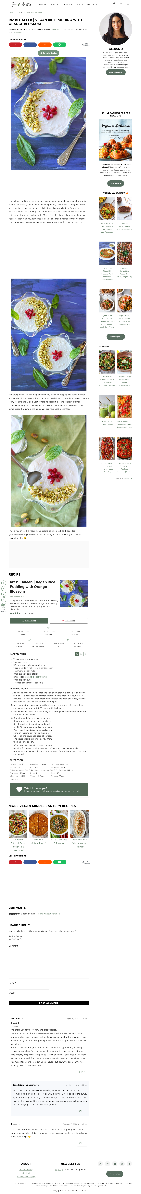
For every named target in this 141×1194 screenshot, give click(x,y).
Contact (26, 1173)
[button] (11, 613)
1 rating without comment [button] (48, 914)
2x (81, 654)
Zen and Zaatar (15, 12)
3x (85, 654)
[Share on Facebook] (30, 44)
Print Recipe (30, 621)
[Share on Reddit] (45, 44)
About (80, 4)
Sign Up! (59, 1169)
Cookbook (68, 4)
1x (77, 654)
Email (12, 993)
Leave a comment (32, 791)
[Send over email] (3, 594)
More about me (115, 72)
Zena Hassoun (17, 596)
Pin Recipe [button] (70, 621)
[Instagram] (100, 1163)
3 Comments (18, 32)
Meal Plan (92, 4)
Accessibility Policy (26, 1177)
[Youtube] (114, 1163)
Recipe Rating (15, 936)
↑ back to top (115, 1174)
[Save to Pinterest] (15, 44)
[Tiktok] (122, 1163)
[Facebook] (129, 1163)
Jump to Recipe (49, 53)
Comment (14, 946)
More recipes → (116, 337)
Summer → (127, 478)
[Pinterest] (107, 1163)
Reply (82, 1072)
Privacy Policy (26, 1169)
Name (12, 983)
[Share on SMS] (59, 44)
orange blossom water (36, 677)
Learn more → (116, 183)
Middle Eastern (36, 12)
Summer (54, 4)
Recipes (42, 4)
